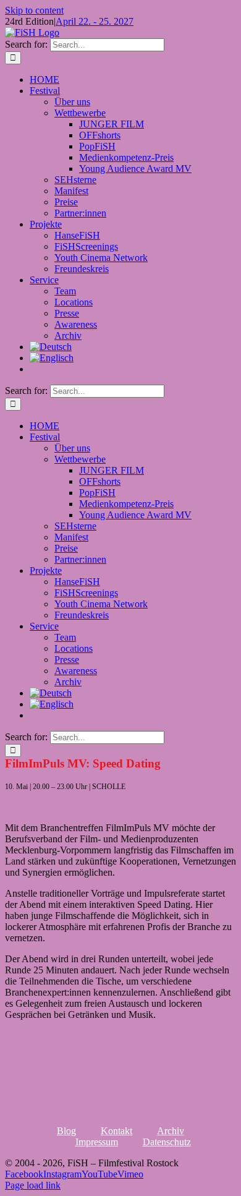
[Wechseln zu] (51, 346)
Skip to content (34, 10)
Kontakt (116, 1131)
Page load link (33, 1185)
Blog (66, 1131)
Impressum (96, 1142)
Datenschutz (167, 1142)
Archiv (170, 1131)
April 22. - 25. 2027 (94, 21)
